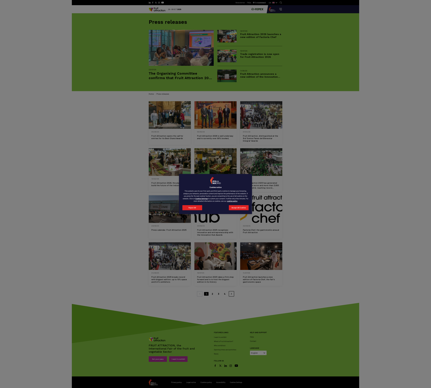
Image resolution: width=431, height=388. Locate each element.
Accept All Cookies (239, 208)
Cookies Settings (201, 199)
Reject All (192, 208)
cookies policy (232, 201)
